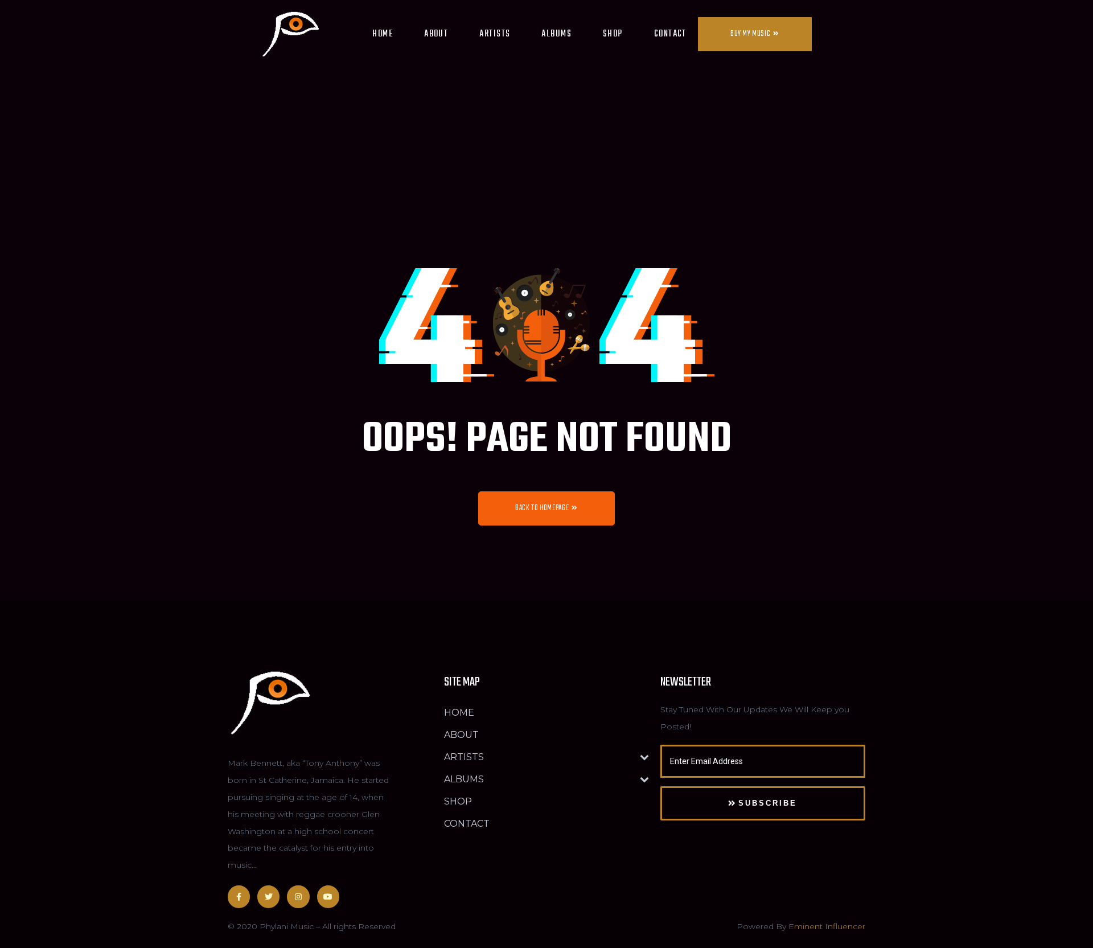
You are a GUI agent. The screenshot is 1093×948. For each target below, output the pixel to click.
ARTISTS (494, 34)
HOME (382, 34)
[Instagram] (298, 896)
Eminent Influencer (826, 926)
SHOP (613, 34)
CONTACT (670, 34)
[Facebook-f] (239, 896)
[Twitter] (268, 896)
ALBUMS (556, 34)
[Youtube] (328, 896)
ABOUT (436, 34)
